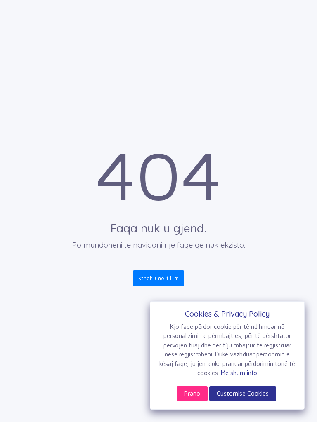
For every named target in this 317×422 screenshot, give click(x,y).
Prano (192, 393)
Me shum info (239, 372)
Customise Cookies (243, 393)
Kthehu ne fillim (158, 278)
